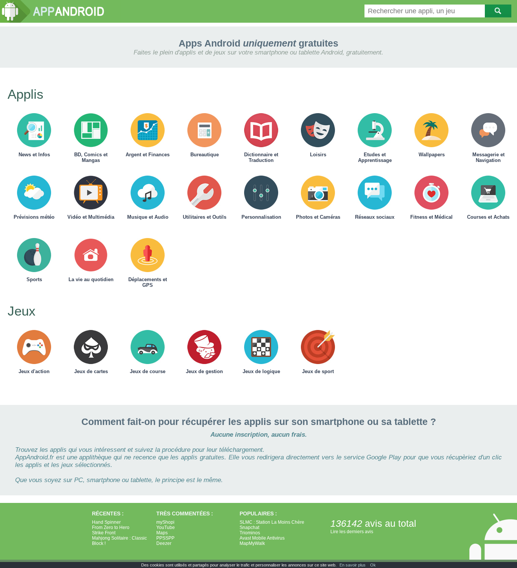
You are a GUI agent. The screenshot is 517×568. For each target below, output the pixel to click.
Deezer (163, 543)
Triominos (250, 532)
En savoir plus (352, 565)
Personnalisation (261, 217)
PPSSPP (165, 538)
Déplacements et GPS (147, 282)
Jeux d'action (34, 371)
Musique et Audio (147, 217)
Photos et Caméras (318, 217)
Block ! (99, 543)
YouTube (165, 527)
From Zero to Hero (110, 527)
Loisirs (318, 154)
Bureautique (204, 154)
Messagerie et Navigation (488, 157)
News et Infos (34, 154)
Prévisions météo (34, 217)
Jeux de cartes (91, 371)
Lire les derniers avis (351, 531)
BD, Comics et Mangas (90, 157)
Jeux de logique (261, 371)
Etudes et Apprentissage (375, 157)
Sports (34, 279)
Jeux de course (147, 371)
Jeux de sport (318, 371)
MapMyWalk (252, 543)
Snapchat (249, 527)
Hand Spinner (106, 522)
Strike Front (103, 532)
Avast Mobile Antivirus (262, 538)
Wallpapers (432, 154)
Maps (162, 532)
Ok (373, 565)
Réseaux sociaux (374, 217)
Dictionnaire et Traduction (261, 157)
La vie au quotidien (91, 279)
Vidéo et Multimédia (90, 217)
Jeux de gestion (204, 371)
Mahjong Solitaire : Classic (119, 538)
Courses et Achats (488, 217)
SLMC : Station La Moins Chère (272, 522)
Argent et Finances (148, 154)
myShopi (165, 522)
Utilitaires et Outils (204, 217)
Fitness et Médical (431, 217)
